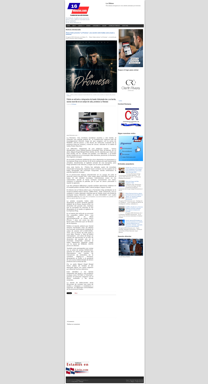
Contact (80, 25)
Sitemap (88, 25)
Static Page (125, 25)
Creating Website (75, 381)
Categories (96, 25)
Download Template (114, 25)
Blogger (132, 381)
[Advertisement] (79, 306)
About (74, 25)
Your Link (132, 380)
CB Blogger (73, 104)
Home (68, 25)
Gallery (104, 25)
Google (137, 381)
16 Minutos (78, 380)
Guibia (120, 100)
